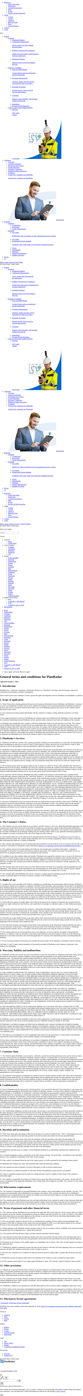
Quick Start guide (13, 4)
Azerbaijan (11, 549)
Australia (11, 547)
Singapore (11, 552)
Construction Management (22, 44)
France (10, 565)
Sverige (10, 592)
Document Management (23, 80)
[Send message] (19, 1381)
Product (6, 36)
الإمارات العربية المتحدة (16, 605)
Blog (9, 10)
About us (11, 20)
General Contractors (14, 164)
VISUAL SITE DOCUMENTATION (20, 108)
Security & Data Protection (16, 13)
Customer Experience (15, 8)
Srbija (10, 585)
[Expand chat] (2, 1377)
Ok (2, 1395)
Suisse (10, 590)
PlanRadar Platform (18, 40)
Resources (7, 2)
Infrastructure (16, 250)
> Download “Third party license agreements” (14, 1303)
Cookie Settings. (60, 1391)
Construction (16, 225)
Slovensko (11, 587)
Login (6, 29)
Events (10, 11)
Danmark (11, 560)
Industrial (15, 252)
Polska (10, 579)
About (6, 15)
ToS (5, 1341)
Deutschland (12, 561)
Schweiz (11, 583)
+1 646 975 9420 (24, 524)
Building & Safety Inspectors (17, 171)
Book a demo (4, 262)
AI (5, 259)
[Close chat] (6, 1377)
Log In (16, 262)
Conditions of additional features (14, 1347)
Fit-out (14, 248)
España (10, 563)
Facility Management (19, 229)
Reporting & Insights (22, 89)
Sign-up (11, 262)
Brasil (10, 541)
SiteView (16, 134)
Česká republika (13, 558)
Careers (10, 19)
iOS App (7, 1353)
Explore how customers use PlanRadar (36, 197)
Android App (8, 1355)
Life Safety (15, 239)
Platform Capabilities (14, 68)
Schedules (24, 98)
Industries (7, 222)
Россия (10, 578)
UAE (10, 603)
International (8, 607)
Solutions (11, 38)
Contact (10, 17)
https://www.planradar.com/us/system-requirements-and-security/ (59, 846)
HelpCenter (11, 6)
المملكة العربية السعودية (16, 601)
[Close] (22, 1386)
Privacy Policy (8, 1343)
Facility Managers (14, 167)
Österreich (11, 576)
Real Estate (15, 227)
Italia (9, 569)
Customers (7, 160)
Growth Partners (13, 26)
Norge (10, 574)
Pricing (6, 257)
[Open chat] (2, 1383)
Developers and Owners (16, 166)
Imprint (6, 1345)
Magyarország (12, 570)
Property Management (19, 253)
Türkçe (10, 594)
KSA (9, 599)
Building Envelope (18, 255)
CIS (9, 554)
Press (9, 24)
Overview (11, 162)
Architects (11, 173)
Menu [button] (21, 262)
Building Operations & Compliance (25, 53)
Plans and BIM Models (24, 72)
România (11, 581)
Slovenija (11, 588)
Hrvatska (11, 567)
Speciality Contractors (15, 169)
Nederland (11, 572)
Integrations (16, 104)
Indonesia (11, 550)
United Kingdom (13, 596)
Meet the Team (13, 22)
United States (12, 543)
